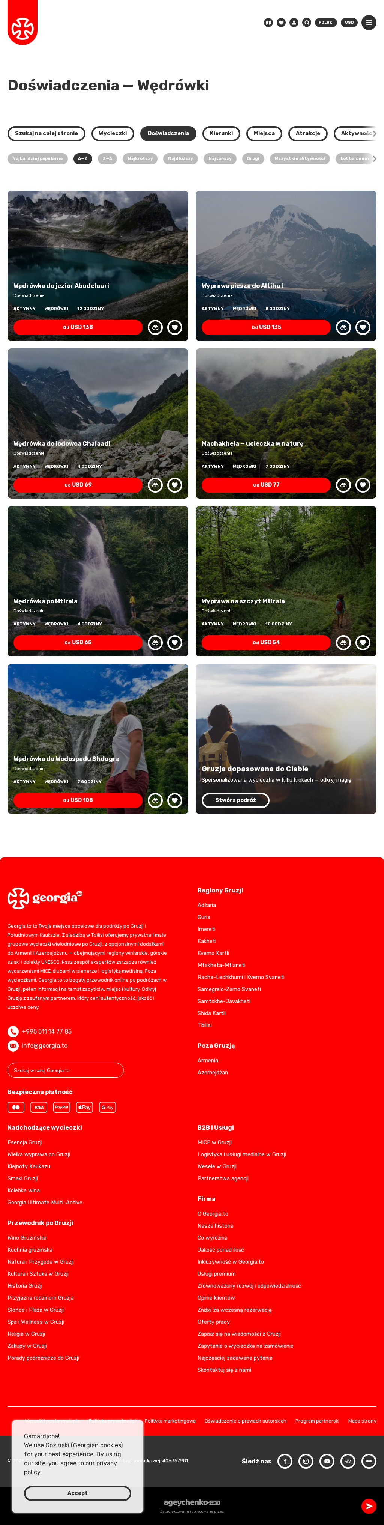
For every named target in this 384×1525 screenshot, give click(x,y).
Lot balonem (354, 158)
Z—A (107, 158)
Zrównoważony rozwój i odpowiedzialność (249, 1286)
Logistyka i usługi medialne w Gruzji (242, 1154)
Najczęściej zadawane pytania (235, 1358)
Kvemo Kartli (213, 953)
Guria (204, 917)
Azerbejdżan (213, 1073)
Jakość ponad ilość (221, 1250)
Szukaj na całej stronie (46, 133)
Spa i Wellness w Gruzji (36, 1322)
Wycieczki (113, 133)
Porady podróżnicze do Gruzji (43, 1358)
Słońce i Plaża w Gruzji (36, 1310)
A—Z (82, 158)
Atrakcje (308, 133)
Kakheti (207, 941)
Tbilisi (205, 1025)
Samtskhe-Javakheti (224, 1001)
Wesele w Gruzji (217, 1166)
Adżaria (207, 905)
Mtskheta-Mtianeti (222, 965)
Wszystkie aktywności (300, 158)
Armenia (208, 1061)
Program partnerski (317, 1421)
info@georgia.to (45, 1045)
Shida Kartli (212, 1013)
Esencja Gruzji (25, 1142)
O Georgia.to (213, 1214)
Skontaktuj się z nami (224, 1370)
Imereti (207, 929)
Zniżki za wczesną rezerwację (235, 1310)
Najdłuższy (180, 158)
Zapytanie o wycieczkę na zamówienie (246, 1346)
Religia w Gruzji (26, 1334)
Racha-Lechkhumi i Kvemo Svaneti (241, 977)
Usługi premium (217, 1274)
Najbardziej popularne (37, 158)
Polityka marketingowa (170, 1421)
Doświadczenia (168, 133)
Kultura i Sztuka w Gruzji (38, 1274)
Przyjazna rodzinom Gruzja (41, 1298)
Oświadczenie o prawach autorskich (245, 1421)
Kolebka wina (24, 1190)
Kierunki (221, 133)
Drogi (253, 158)
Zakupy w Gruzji (27, 1346)
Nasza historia (216, 1226)
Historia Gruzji (25, 1286)
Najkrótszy (140, 158)
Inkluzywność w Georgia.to (231, 1262)
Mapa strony (362, 1421)
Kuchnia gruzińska (30, 1250)
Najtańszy (220, 158)
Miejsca (264, 133)
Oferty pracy (214, 1322)
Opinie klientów (216, 1298)
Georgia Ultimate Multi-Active (45, 1203)
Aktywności (357, 133)
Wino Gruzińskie (27, 1238)
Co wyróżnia (213, 1238)
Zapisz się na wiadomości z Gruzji (239, 1334)
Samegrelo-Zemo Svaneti (229, 989)
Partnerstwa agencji (223, 1178)
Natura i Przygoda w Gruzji (41, 1262)
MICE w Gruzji (215, 1142)
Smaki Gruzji (23, 1178)
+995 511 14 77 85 (47, 1031)
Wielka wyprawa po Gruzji (39, 1154)
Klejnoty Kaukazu (29, 1166)
